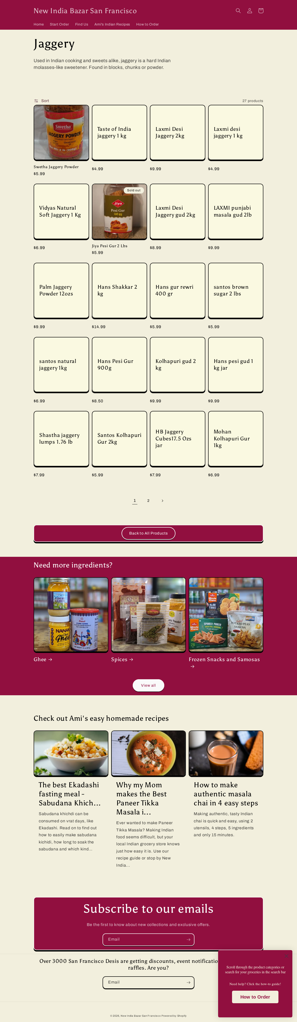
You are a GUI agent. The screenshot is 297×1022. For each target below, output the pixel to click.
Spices (119, 659)
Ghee (40, 659)
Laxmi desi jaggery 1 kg (228, 132)
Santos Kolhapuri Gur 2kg (119, 438)
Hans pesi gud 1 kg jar (234, 364)
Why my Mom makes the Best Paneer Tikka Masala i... (141, 798)
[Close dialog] (286, 956)
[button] (238, 10)
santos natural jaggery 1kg (57, 364)
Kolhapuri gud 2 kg (175, 364)
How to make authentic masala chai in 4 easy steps (226, 793)
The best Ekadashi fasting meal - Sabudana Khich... (70, 793)
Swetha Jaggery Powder (56, 166)
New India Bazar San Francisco (141, 1015)
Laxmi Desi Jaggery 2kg (169, 132)
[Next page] (162, 500)
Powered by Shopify (174, 1015)
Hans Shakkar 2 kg (117, 290)
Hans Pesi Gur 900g (115, 364)
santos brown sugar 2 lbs (231, 290)
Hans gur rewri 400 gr (174, 290)
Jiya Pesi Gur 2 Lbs (110, 245)
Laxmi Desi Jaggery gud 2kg (175, 211)
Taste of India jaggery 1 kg (114, 132)
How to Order (255, 997)
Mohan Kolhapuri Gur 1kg (232, 438)
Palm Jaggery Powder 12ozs (56, 290)
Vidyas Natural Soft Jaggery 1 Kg (60, 211)
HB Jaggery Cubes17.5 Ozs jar (173, 438)
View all (148, 685)
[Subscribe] (188, 939)
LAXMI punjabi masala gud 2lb (233, 211)
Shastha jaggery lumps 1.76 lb (59, 438)
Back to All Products (148, 533)
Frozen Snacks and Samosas (224, 659)
